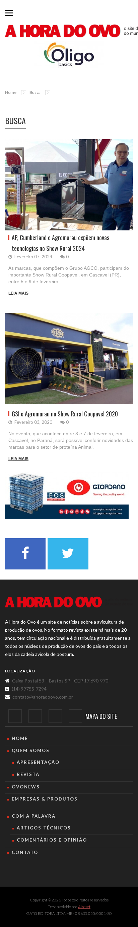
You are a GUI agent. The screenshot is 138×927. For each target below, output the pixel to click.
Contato (25, 852)
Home (10, 92)
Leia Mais (18, 293)
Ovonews (26, 786)
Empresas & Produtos (45, 799)
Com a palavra (34, 816)
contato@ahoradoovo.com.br (42, 697)
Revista (28, 774)
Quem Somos (31, 750)
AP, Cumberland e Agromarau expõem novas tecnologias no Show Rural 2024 (60, 243)
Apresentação (38, 762)
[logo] (69, 602)
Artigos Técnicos (44, 827)
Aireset (84, 906)
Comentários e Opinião (52, 840)
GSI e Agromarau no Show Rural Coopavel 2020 (65, 413)
